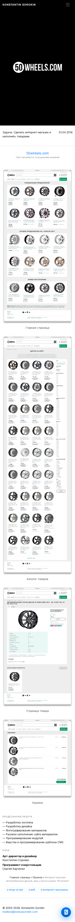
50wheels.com (37, 153)
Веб (33, 889)
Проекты (37, 877)
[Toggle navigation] (67, 4)
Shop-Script (16, 889)
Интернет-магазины (55, 889)
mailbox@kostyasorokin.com (20, 911)
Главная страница (20, 877)
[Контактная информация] (66, 912)
